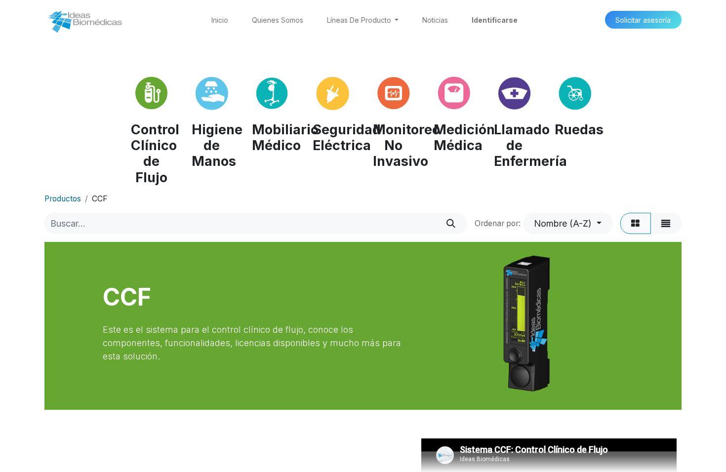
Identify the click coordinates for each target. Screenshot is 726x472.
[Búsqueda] (451, 223)
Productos (62, 198)
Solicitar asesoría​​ (643, 20)
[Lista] (666, 223)
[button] (568, 223)
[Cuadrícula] (635, 223)
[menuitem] (220, 20)
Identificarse (495, 20)
